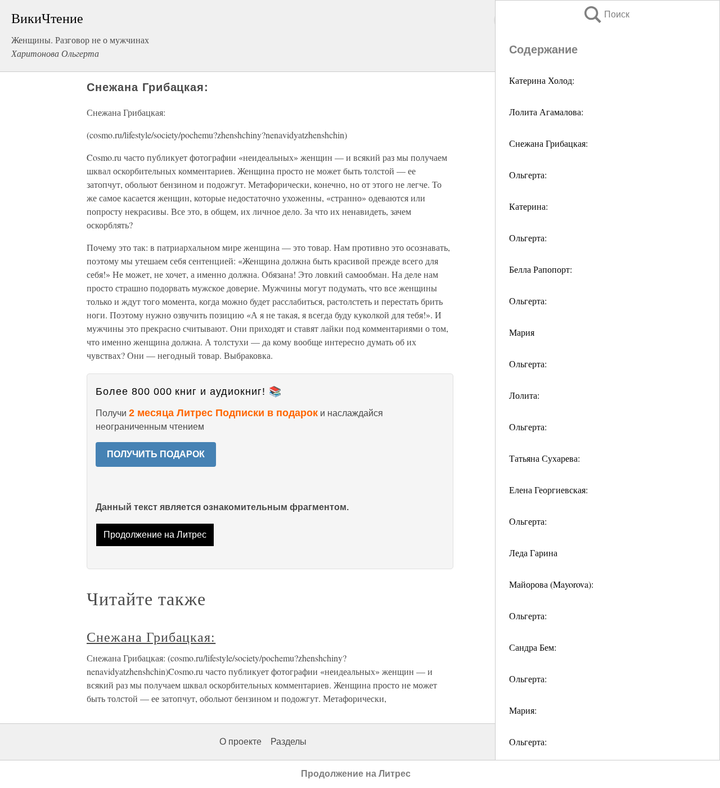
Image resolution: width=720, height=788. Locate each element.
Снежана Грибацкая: (548, 143)
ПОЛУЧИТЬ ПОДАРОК (156, 454)
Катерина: (528, 206)
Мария (521, 332)
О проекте (240, 741)
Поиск (606, 14)
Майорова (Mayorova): (551, 584)
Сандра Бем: (532, 647)
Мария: (523, 710)
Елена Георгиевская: (548, 490)
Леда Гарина (533, 553)
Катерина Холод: (541, 80)
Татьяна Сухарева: (544, 458)
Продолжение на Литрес (155, 534)
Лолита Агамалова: (546, 112)
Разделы (289, 741)
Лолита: (524, 395)
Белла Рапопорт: (540, 269)
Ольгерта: (528, 175)
